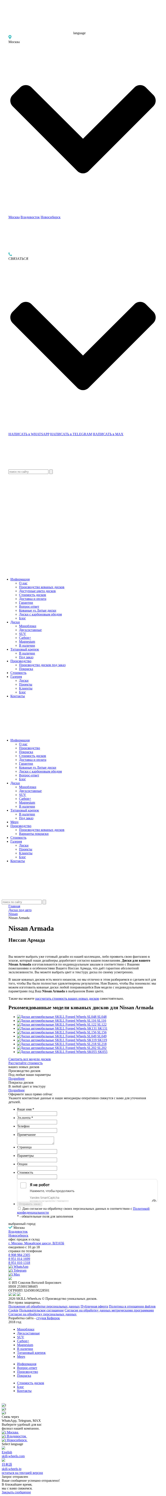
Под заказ (26, 657)
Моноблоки (27, 626)
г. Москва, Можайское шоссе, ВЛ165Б (36, 1243)
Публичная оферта (94, 1306)
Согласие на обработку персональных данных (42, 1314)
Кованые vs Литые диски (37, 610)
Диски (15, 622)
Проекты (25, 684)
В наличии (27, 645)
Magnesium (27, 641)
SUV (22, 634)
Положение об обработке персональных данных (44, 1306)
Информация (20, 579)
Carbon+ (25, 638)
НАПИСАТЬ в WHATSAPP (28, 434)
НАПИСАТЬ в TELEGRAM (71, 434)
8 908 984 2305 (19, 1255)
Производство (20, 661)
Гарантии (26, 602)
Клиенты (25, 688)
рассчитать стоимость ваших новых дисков (67, 998)
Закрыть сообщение (16, 1492)
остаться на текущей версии (22, 1473)
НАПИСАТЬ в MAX (108, 434)
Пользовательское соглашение (41, 1310)
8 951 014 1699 (19, 1259)
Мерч (14, 822)
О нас (23, 583)
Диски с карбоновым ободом (40, 614)
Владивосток (30, 217)
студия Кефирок (48, 1318)
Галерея (16, 676)
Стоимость (18, 673)
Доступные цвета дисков (37, 591)
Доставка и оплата (32, 599)
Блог (22, 618)
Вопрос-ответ (29, 606)
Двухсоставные (30, 630)
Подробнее (16, 1078)
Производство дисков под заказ (42, 665)
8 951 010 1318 (19, 1263)
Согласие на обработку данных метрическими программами (109, 1310)
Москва (14, 217)
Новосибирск (51, 217)
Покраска (26, 669)
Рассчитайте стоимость (25, 1063)
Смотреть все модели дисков (29, 1059)
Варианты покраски (34, 834)
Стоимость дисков (32, 595)
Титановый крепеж (24, 649)
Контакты (17, 696)
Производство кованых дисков (41, 587)
